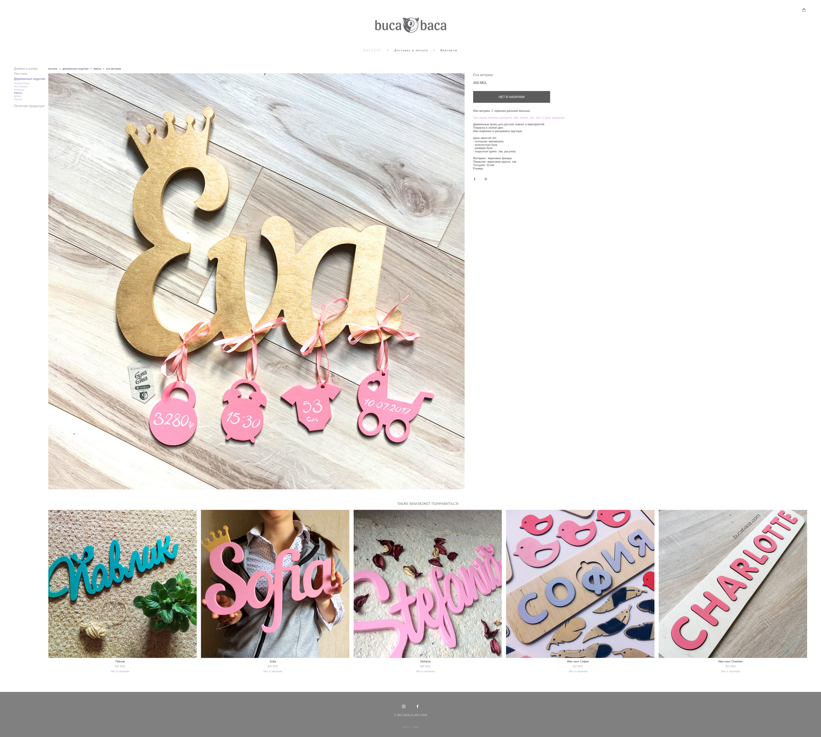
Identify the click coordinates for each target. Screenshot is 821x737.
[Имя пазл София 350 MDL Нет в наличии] (580, 584)
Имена (18, 92)
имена (97, 68)
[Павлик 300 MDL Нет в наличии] (122, 584)
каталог (53, 68)
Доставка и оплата (411, 50)
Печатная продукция (29, 106)
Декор (17, 96)
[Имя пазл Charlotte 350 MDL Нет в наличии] (733, 584)
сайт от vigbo (410, 727)
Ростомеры (21, 86)
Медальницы (22, 83)
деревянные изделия (75, 68)
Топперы (19, 89)
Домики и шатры (26, 68)
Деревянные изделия (29, 79)
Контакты (448, 50)
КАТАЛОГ (372, 50)
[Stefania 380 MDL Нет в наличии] (428, 584)
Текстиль (20, 73)
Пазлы (18, 99)
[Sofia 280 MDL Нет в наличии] (275, 584)
